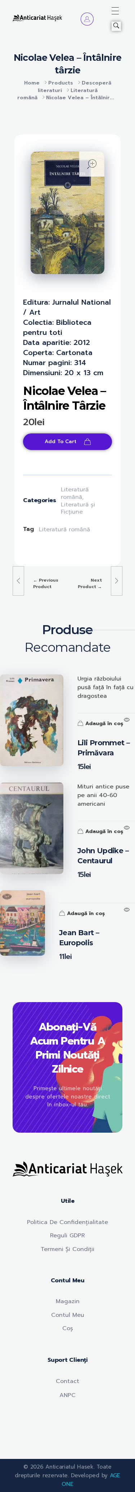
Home (32, 83)
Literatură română (75, 493)
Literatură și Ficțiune (78, 508)
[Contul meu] (87, 19)
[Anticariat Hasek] (37, 17)
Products (60, 83)
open (91, 164)
